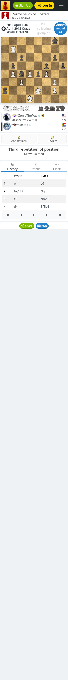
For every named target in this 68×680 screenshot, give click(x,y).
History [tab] (12, 169)
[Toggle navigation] (61, 5)
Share (28, 226)
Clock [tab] (57, 169)
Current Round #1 (61, 28)
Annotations (19, 141)
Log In (47, 5)
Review (52, 141)
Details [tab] (35, 169)
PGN (44, 226)
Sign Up (24, 5)
